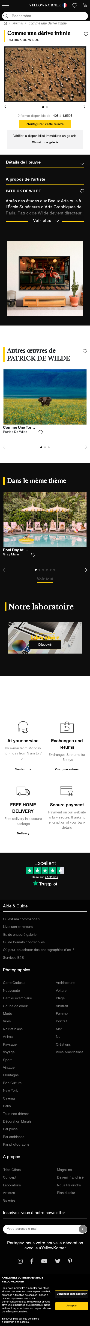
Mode (7, 1014)
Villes (7, 1021)
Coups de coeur (15, 1006)
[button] (5, 107)
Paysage (10, 1045)
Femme (62, 1014)
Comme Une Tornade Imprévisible (32, 428)
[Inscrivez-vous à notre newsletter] (83, 1229)
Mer (59, 1029)
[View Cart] (85, 5)
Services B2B (13, 958)
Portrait (61, 1021)
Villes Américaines (70, 1052)
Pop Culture (12, 1083)
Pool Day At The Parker (23, 550)
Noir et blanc (13, 1029)
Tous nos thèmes (16, 1114)
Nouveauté (11, 991)
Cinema (9, 1098)
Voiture (61, 991)
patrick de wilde (23, 40)
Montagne (11, 1075)
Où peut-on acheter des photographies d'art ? (38, 950)
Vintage (9, 1068)
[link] (45, 5)
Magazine (64, 1170)
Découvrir (45, 645)
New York (10, 1091)
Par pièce (10, 1129)
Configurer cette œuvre (45, 124)
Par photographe (16, 1145)
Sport (7, 1060)
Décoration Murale (17, 1122)
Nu (58, 1037)
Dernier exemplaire (17, 998)
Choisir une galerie (45, 142)
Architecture (65, 983)
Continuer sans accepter (72, 1294)
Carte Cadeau (13, 983)
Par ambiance (13, 1137)
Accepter (71, 1306)
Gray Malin (11, 554)
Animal (8, 1037)
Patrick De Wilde (15, 432)
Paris (7, 1106)
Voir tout (45, 579)
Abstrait (62, 1006)
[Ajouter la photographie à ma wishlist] (86, 34)
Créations (63, 1045)
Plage (60, 998)
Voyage (9, 1052)
